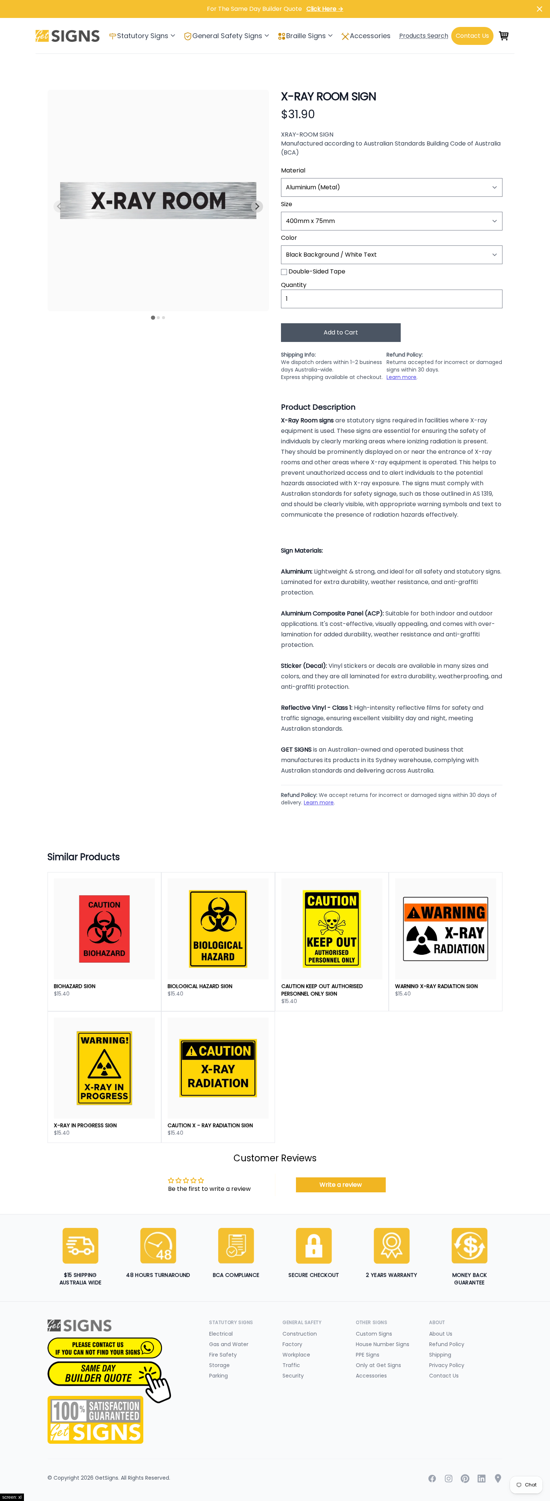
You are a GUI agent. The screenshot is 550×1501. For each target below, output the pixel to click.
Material (293, 170)
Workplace (296, 1354)
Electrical (221, 1334)
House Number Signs (382, 1344)
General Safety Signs (227, 35)
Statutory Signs (142, 35)
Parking (218, 1375)
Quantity (293, 285)
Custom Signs (374, 1334)
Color (289, 237)
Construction (299, 1334)
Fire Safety (223, 1354)
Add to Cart (341, 332)
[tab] (153, 317)
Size (286, 204)
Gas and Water (228, 1344)
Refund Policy (446, 1344)
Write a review (341, 1184)
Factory (292, 1344)
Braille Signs (306, 35)
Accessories (370, 35)
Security (293, 1375)
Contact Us (444, 1375)
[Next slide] (257, 207)
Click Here (324, 8)
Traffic (291, 1365)
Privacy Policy (446, 1365)
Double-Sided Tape (316, 271)
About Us (440, 1334)
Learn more (401, 377)
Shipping (440, 1354)
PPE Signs (367, 1354)
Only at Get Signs (378, 1365)
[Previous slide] (59, 207)
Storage (219, 1365)
